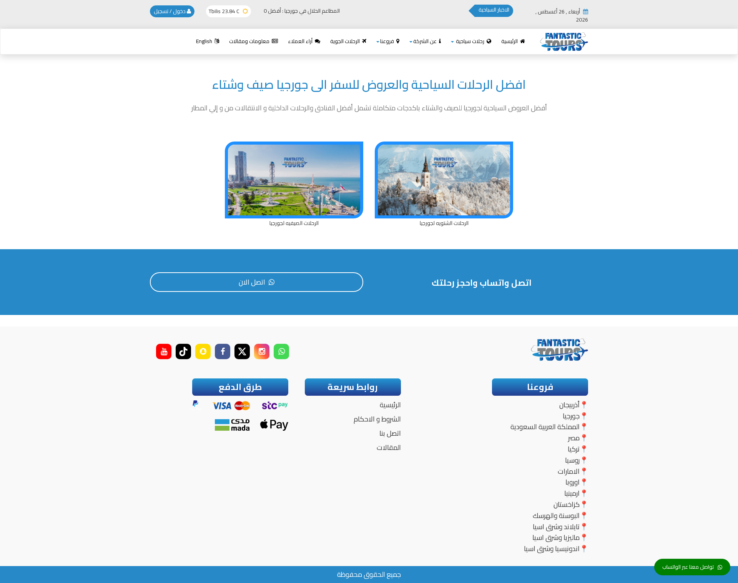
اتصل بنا (390, 433)
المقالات (389, 447)
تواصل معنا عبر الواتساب (688, 567)
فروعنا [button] (387, 41)
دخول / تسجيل (170, 11)
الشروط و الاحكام (377, 419)
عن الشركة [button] (425, 41)
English (204, 41)
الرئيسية (510, 41)
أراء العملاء (301, 41)
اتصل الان (253, 282)
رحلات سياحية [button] (470, 41)
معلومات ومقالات (250, 41)
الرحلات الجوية (345, 41)
